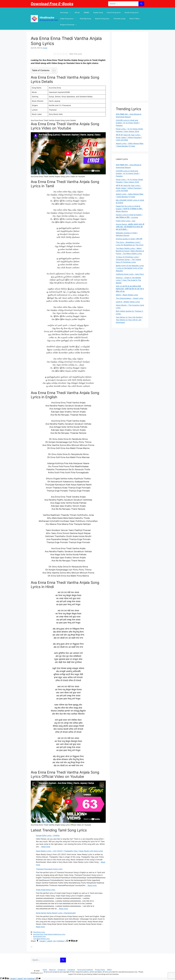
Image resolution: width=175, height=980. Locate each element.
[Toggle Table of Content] (52, 70)
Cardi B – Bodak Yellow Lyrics (128, 302)
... (31, 946)
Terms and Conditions (85, 970)
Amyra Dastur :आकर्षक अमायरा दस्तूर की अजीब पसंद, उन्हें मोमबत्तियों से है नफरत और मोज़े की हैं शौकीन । (130, 226)
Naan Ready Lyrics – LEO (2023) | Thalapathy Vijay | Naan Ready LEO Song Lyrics (69, 851)
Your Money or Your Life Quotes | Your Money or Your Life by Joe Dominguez (129, 319)
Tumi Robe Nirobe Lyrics (41, 938)
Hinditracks (47, 17)
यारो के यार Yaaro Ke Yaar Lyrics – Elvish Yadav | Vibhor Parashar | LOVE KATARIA (129, 137)
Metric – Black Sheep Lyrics (127, 295)
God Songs (64, 12)
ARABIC (86, 12)
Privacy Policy (100, 970)
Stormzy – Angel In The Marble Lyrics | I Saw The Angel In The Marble (128, 280)
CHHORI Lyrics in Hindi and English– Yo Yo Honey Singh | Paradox (128, 122)
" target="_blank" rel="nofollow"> (52, 941)
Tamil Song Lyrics (39, 932)
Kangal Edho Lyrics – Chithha (48, 835)
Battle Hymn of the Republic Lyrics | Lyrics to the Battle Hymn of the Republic (130, 268)
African (77, 12)
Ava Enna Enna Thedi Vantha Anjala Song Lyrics (49, 934)
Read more (45, 847)
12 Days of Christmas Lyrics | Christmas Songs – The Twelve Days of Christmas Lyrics (128, 259)
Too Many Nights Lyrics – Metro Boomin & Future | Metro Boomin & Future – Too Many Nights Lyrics (130, 251)
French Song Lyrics (114, 12)
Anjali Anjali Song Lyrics (45, 890)
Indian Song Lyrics (66, 19)
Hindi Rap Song (85, 19)
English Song (98, 12)
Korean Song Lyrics (131, 12)
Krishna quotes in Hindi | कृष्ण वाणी (129, 239)
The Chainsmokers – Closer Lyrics (129, 298)
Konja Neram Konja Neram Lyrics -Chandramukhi (56, 913)
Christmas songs (119, 19)
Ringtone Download (67, 25)
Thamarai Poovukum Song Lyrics (49, 869)
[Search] (141, 3)
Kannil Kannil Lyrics (39, 936)
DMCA (109, 970)
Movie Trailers (135, 19)
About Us (52, 970)
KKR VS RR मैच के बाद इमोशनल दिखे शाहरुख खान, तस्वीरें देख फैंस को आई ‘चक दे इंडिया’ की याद (130, 288)
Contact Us (62, 970)
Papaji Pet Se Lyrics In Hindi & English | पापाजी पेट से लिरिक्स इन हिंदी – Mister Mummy (129, 208)
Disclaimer (71, 970)
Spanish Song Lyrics (102, 19)
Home (45, 970)
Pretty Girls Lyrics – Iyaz (125, 221)
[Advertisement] (130, 66)
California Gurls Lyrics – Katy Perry (130, 274)
